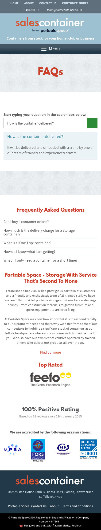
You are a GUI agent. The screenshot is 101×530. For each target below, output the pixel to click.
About (29, 3)
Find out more (50, 352)
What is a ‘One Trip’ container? (27, 243)
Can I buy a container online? (26, 221)
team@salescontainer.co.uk (64, 10)
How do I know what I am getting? (29, 251)
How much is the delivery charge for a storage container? (39, 232)
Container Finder (75, 3)
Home (14, 3)
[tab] (50, 137)
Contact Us (47, 3)
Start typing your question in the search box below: (45, 114)
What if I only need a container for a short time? (41, 260)
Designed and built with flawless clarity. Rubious (53, 525)
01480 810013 (31, 10)
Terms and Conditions (77, 506)
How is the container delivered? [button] (35, 136)
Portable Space (18, 506)
